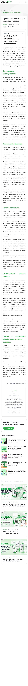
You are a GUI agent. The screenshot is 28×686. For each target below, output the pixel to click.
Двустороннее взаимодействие (11, 35)
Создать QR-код (8, 428)
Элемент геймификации (9, 36)
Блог (5, 10)
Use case (10, 10)
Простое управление (8, 38)
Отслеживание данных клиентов (11, 40)
